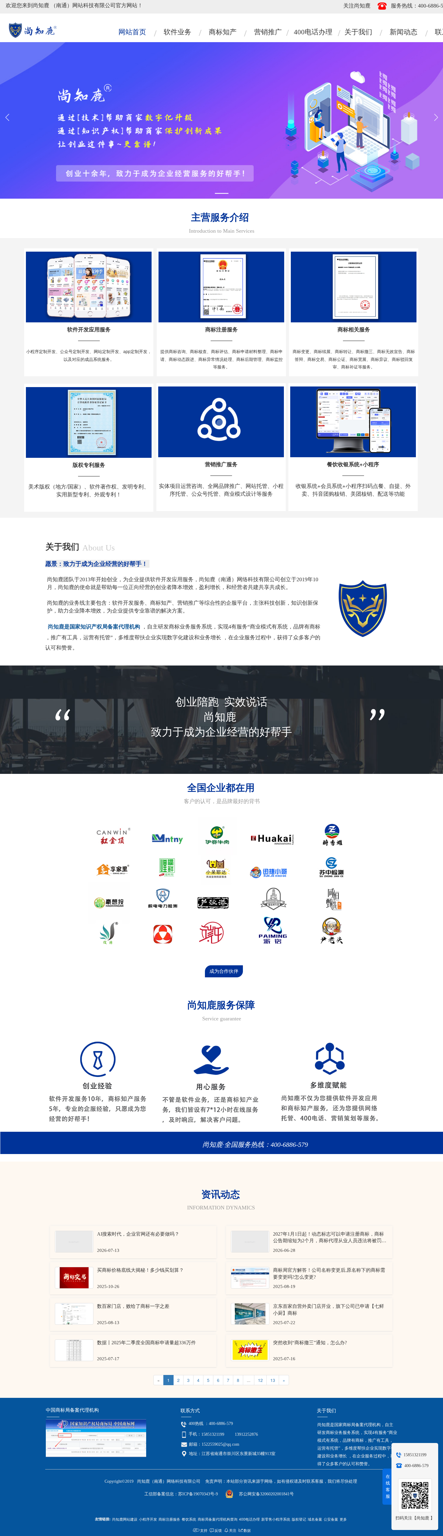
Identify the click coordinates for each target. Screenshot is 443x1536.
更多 (343, 1519)
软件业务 (177, 32)
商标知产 (223, 32)
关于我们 (358, 32)
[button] (221, 193)
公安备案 (331, 1519)
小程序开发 (148, 1519)
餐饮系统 (189, 1519)
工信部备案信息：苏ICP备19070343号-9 (181, 1494)
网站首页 (132, 32)
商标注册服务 (169, 1519)
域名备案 (315, 1519)
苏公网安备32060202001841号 (266, 1494)
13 (272, 1380)
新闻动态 (403, 32)
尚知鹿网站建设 (124, 1519)
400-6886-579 (221, 1423)
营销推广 (268, 32)
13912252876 (246, 1434)
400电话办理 (313, 32)
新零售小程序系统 (275, 1519)
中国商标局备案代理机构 (73, 1410)
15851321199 (212, 1434)
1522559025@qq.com (220, 1444)
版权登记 (299, 1519)
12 (260, 1380)
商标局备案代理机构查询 (217, 1519)
